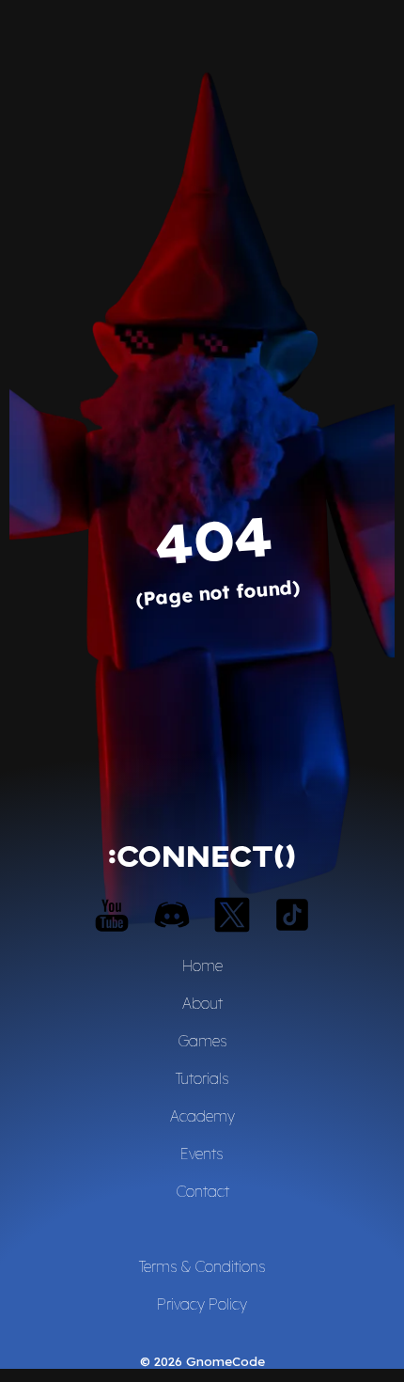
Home (202, 965)
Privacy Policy (202, 1304)
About (202, 1003)
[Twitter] (232, 914)
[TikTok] (292, 914)
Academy (202, 1116)
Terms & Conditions (202, 1266)
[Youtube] (111, 914)
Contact (202, 1191)
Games (202, 1040)
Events (202, 1153)
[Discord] (171, 914)
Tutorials (202, 1078)
